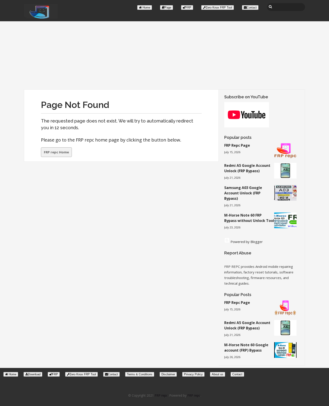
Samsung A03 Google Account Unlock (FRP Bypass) (243, 193)
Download (34, 374)
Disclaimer (168, 374)
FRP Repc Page (237, 145)
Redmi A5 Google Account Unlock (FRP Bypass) (247, 168)
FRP (188, 7)
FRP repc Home (56, 152)
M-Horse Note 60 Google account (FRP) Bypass (246, 347)
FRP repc (161, 395)
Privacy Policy (193, 374)
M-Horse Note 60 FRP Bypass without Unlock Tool (249, 218)
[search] (270, 6)
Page (167, 7)
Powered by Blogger (246, 241)
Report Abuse (237, 253)
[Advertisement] (164, 55)
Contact (252, 7)
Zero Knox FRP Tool (219, 7)
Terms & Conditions (139, 374)
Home (146, 7)
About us (217, 374)
